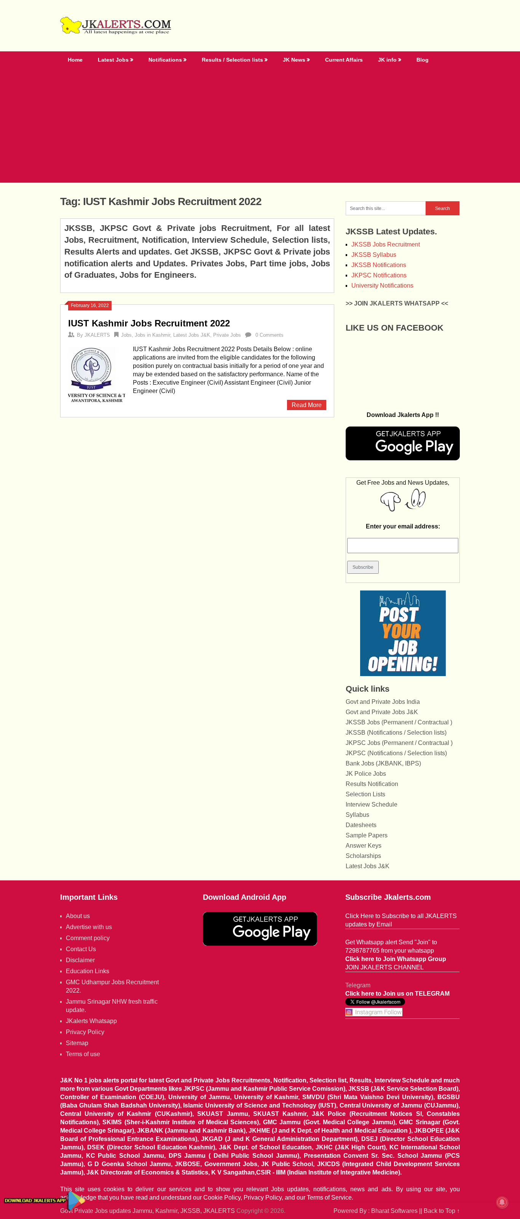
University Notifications (382, 285)
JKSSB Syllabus (373, 254)
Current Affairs (344, 60)
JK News (294, 60)
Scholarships (363, 856)
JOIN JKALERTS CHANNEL (384, 967)
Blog (422, 60)
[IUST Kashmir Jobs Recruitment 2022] (96, 374)
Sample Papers (367, 835)
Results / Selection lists (232, 60)
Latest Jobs (113, 60)
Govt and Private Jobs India (383, 702)
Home (75, 60)
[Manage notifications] (502, 1202)
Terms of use (83, 1054)
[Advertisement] (260, 125)
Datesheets (361, 825)
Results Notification (372, 784)
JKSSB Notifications (378, 265)
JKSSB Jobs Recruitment (385, 244)
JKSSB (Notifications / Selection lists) (396, 732)
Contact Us (81, 949)
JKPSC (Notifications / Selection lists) (396, 753)
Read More (307, 405)
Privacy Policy (85, 1032)
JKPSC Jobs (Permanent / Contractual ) (399, 743)
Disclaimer (80, 960)
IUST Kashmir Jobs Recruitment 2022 (149, 323)
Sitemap (77, 1043)
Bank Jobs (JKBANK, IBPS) (383, 763)
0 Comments (269, 335)
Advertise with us (89, 927)
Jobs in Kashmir (152, 335)
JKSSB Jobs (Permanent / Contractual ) (399, 722)
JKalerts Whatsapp (91, 1021)
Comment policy (88, 938)
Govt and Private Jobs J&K (382, 712)
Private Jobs (227, 335)
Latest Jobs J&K (191, 335)
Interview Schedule (371, 804)
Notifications (165, 60)
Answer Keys (363, 845)
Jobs (126, 335)
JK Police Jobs (366, 773)
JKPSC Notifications (379, 275)
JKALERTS (97, 335)
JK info (387, 60)
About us (78, 916)
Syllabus (357, 815)
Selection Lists (365, 794)
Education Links (87, 971)
